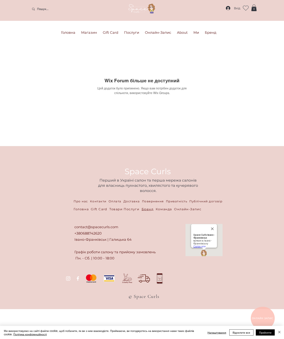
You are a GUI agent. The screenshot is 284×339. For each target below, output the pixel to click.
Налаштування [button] (216, 332)
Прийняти (265, 332)
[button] (254, 7)
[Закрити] (279, 332)
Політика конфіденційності (30, 334)
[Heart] (246, 8)
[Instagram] (68, 278)
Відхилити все (241, 332)
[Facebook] (78, 278)
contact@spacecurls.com (96, 227)
